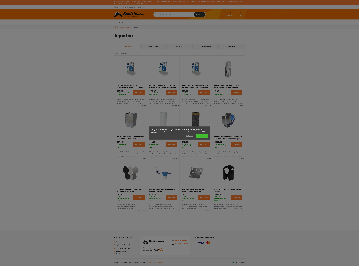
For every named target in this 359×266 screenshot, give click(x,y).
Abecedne (231, 46)
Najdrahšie (179, 46)
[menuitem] (119, 22)
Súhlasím (203, 136)
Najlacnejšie (153, 46)
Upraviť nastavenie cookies (154, 262)
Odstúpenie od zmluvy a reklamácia (133, 7)
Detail (138, 197)
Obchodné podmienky (123, 248)
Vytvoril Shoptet (240, 262)
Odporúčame (127, 46)
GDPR (118, 253)
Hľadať (199, 14)
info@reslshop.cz (181, 240)
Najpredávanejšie (205, 46)
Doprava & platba (121, 251)
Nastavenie (189, 136)
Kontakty (117, 7)
